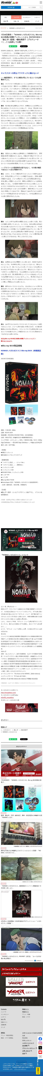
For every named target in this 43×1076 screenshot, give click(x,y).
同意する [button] (38, 1071)
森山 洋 (16, 730)
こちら (7, 341)
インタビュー (27, 17)
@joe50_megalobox (7, 697)
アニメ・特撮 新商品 (7, 1035)
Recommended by (29, 960)
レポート (37, 17)
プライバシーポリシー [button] (20, 1069)
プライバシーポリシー (28, 1048)
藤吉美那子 (24, 730)
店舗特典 (26, 21)
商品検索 (10, 7)
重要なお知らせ (26, 1040)
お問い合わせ (26, 1051)
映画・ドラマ (26, 1017)
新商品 (3, 1033)
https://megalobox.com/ (8, 692)
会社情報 (25, 1045)
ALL (6, 17)
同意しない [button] (37, 1063)
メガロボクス (7, 730)
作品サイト (25, 1012)
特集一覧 (16, 21)
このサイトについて (28, 1043)
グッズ (37, 21)
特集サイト (4, 1022)
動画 (5, 21)
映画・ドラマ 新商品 (7, 1038)
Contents (3, 1009)
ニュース (16, 17)
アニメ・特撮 (26, 1014)
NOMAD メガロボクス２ (10, 732)
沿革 (23, 1053)
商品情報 (25, 1038)
